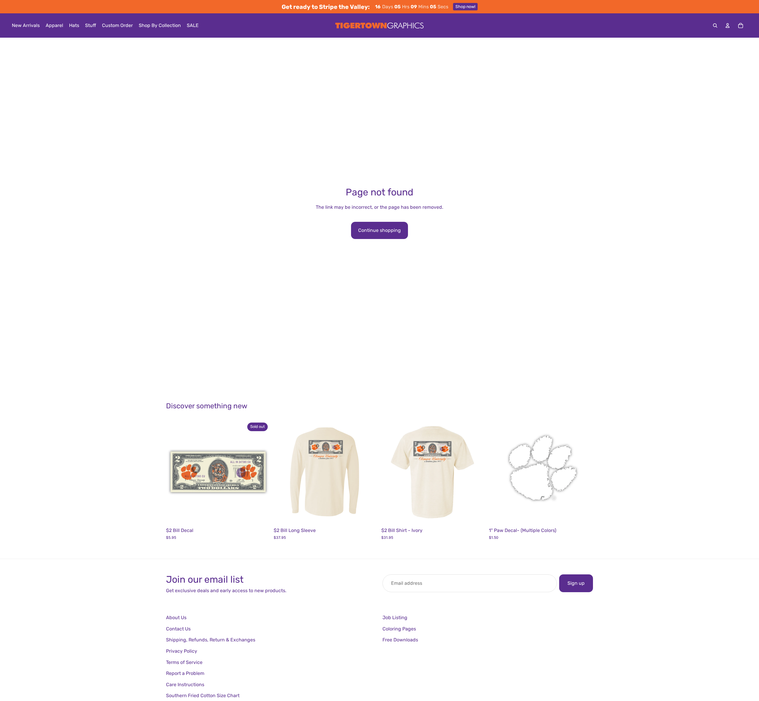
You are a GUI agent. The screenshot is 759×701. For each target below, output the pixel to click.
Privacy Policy (181, 651)
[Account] (727, 25)
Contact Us (178, 629)
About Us (176, 617)
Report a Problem (185, 673)
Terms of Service (184, 662)
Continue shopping (379, 230)
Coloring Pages (399, 629)
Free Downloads (400, 640)
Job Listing (394, 617)
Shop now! (465, 6)
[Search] (715, 25)
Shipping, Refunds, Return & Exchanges (210, 640)
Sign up (576, 583)
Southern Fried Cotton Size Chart (203, 695)
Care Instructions (185, 684)
